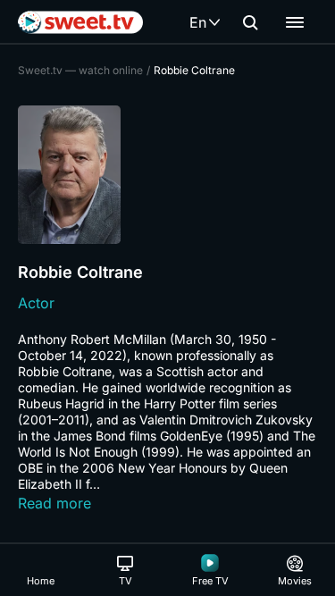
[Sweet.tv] (80, 22)
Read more (54, 503)
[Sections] (294, 22)
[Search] (250, 22)
